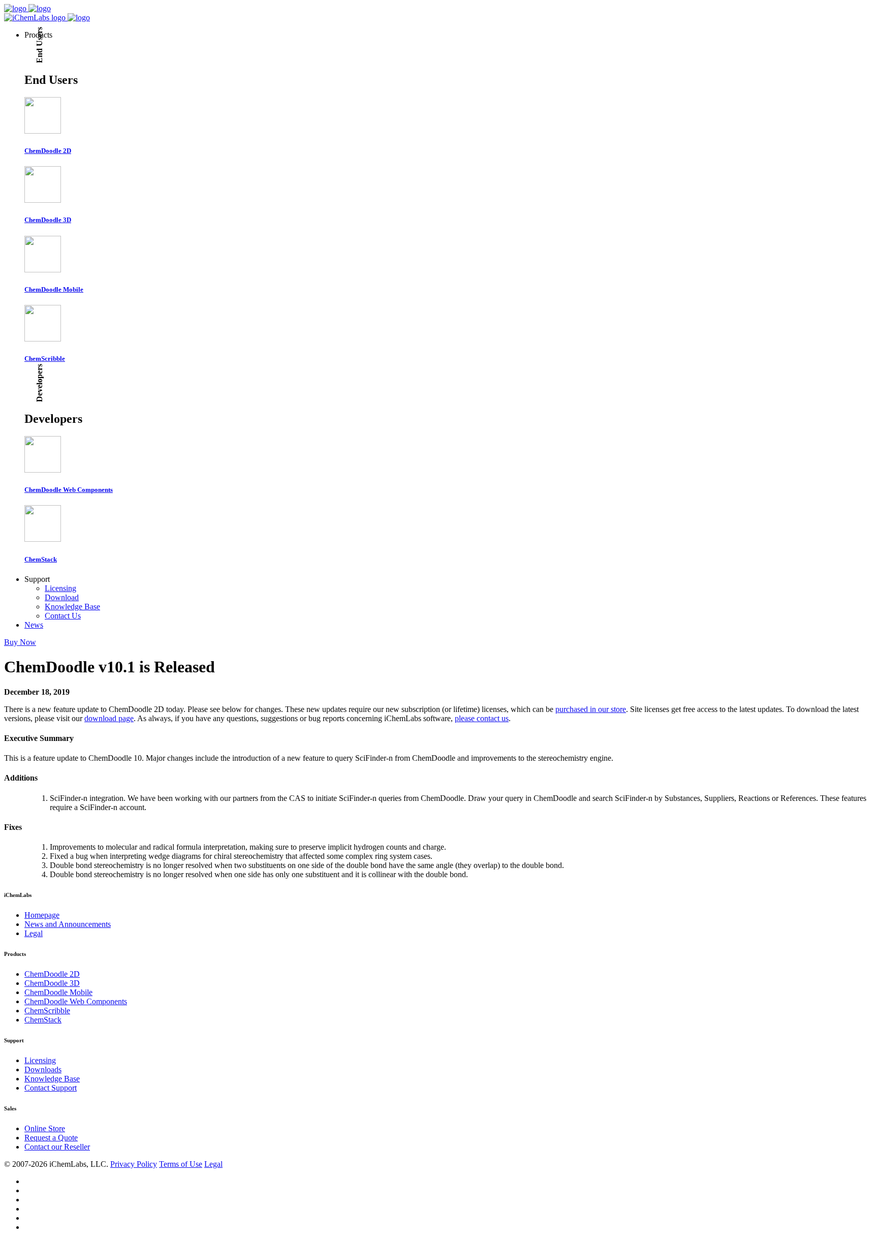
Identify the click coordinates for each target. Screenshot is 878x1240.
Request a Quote (51, 1137)
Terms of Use (180, 1164)
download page (109, 718)
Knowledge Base (72, 606)
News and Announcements (67, 924)
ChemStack (42, 1019)
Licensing (60, 588)
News (33, 625)
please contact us (482, 718)
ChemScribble (47, 1010)
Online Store (44, 1128)
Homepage (41, 915)
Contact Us (63, 615)
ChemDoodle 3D (52, 983)
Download (62, 597)
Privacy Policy (133, 1164)
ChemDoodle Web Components (75, 1001)
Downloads (42, 1069)
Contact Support (50, 1087)
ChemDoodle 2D (52, 974)
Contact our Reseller (57, 1146)
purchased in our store (590, 709)
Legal (33, 933)
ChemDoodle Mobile (58, 992)
